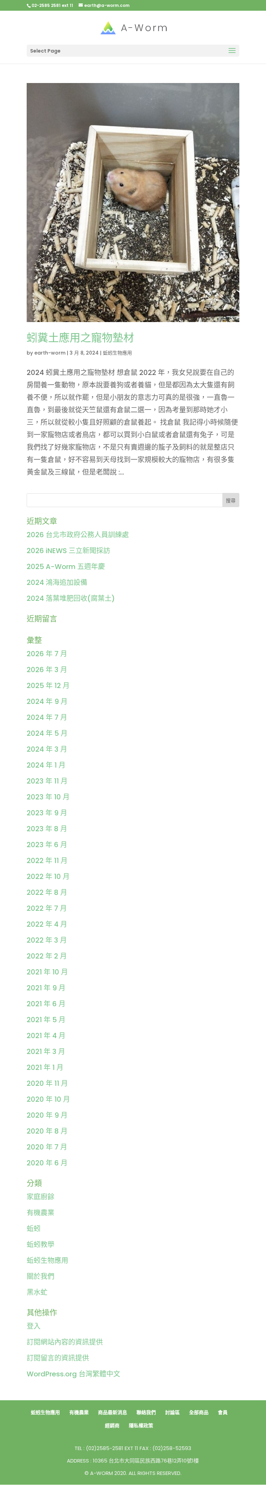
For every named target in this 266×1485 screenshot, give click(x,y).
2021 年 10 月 (47, 972)
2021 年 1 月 (45, 1067)
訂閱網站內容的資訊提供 (65, 1342)
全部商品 (199, 1412)
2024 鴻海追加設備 (57, 582)
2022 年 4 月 (47, 924)
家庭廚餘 (40, 1197)
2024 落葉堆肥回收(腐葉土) (71, 598)
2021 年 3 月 (46, 1051)
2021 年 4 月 (46, 1036)
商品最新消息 (112, 1412)
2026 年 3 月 (47, 670)
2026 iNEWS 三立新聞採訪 (68, 551)
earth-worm (49, 352)
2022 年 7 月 (47, 908)
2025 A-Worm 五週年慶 (66, 566)
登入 (34, 1326)
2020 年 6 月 (47, 1163)
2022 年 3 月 (47, 940)
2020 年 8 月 (47, 1131)
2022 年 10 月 (48, 876)
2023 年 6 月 (47, 845)
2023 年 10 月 (48, 797)
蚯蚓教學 (40, 1244)
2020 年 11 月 (47, 1083)
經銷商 (112, 1425)
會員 (223, 1412)
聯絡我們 (146, 1412)
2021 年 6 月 (46, 1004)
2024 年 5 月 (47, 733)
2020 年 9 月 (47, 1115)
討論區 (172, 1412)
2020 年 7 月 (47, 1147)
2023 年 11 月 (47, 781)
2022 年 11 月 (47, 860)
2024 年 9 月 (47, 701)
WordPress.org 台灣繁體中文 (73, 1374)
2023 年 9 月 (47, 813)
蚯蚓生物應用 (117, 352)
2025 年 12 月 (48, 685)
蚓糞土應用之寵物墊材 (80, 337)
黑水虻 (37, 1292)
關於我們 (40, 1276)
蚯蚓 (34, 1229)
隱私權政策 (141, 1425)
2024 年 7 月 (47, 717)
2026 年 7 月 (47, 654)
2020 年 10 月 (48, 1099)
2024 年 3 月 (47, 749)
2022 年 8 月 (47, 892)
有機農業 (40, 1213)
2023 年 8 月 (47, 829)
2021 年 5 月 (46, 1020)
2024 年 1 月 (46, 765)
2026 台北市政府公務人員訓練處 (78, 535)
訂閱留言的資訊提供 (58, 1358)
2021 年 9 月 (46, 988)
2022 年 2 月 (47, 956)
